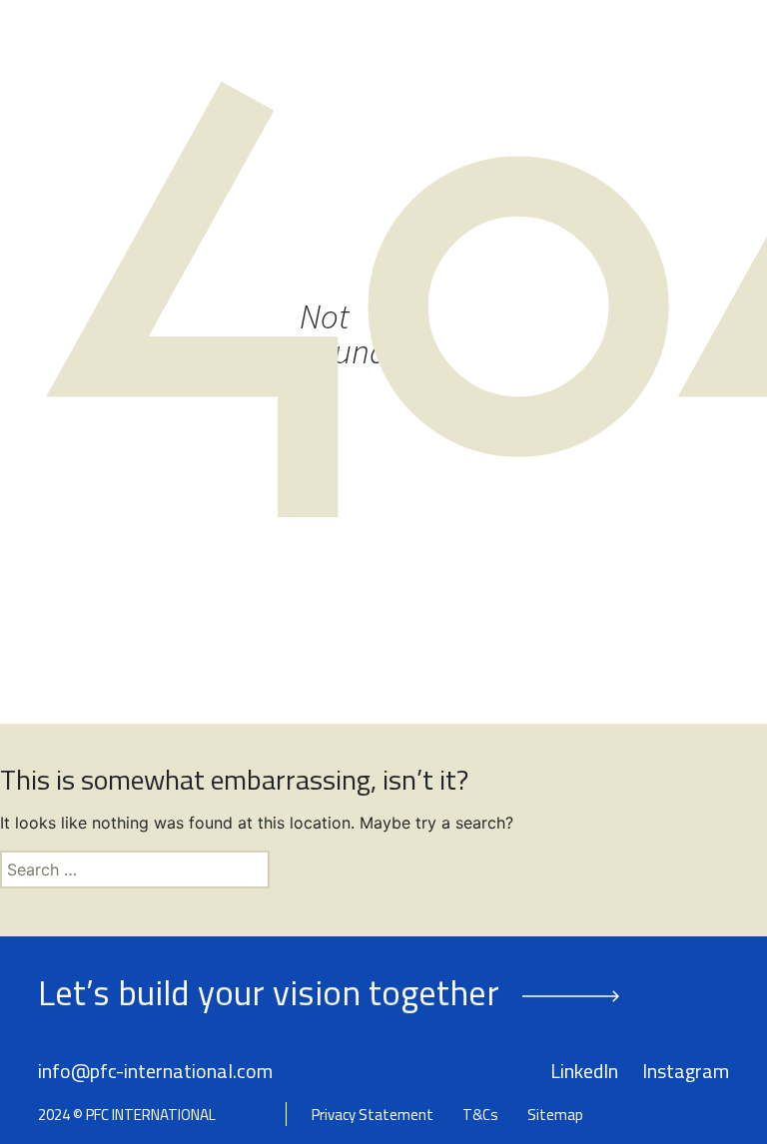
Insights (636, 47)
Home (148, 47)
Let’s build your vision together (268, 992)
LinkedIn (584, 1070)
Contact (162, 87)
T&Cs (480, 1114)
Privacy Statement (372, 1114)
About (207, 47)
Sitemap (555, 1114)
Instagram (685, 1070)
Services (386, 47)
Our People (290, 47)
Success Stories (520, 47)
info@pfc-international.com (155, 1070)
